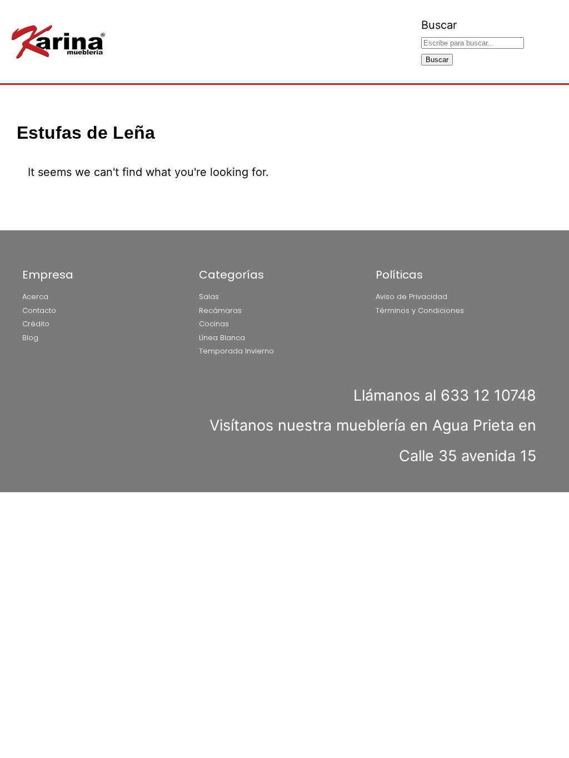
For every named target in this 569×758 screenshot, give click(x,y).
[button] (415, 42)
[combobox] (472, 43)
